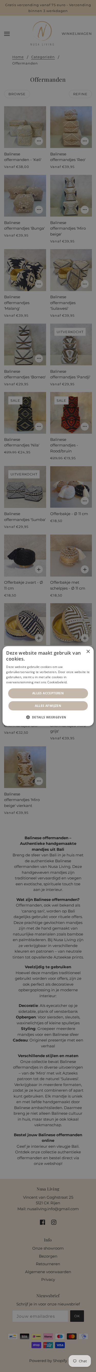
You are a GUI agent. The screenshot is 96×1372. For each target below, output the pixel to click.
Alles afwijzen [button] (48, 706)
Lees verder (77, 682)
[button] (48, 717)
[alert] (48, 686)
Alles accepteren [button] (48, 693)
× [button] (88, 651)
